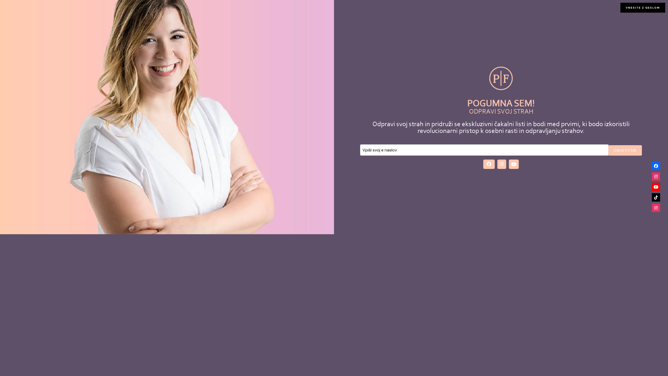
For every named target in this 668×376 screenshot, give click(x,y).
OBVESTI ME (625, 151)
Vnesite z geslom (643, 7)
